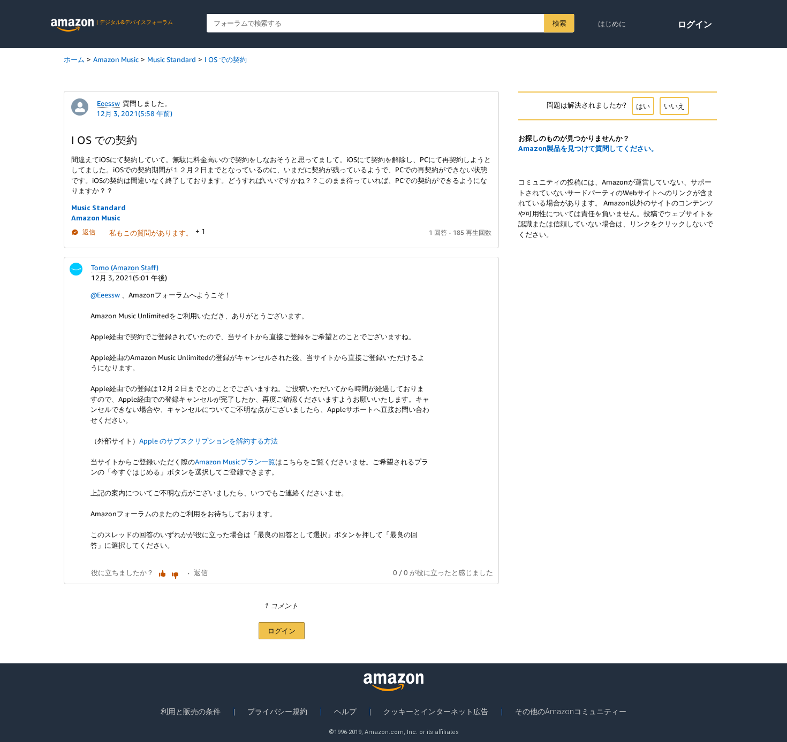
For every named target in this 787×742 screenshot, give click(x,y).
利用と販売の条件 (191, 711)
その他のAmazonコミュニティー (570, 711)
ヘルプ (345, 711)
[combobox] (390, 23)
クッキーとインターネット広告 (435, 711)
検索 (559, 23)
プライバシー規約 (277, 711)
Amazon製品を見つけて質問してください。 (588, 148)
